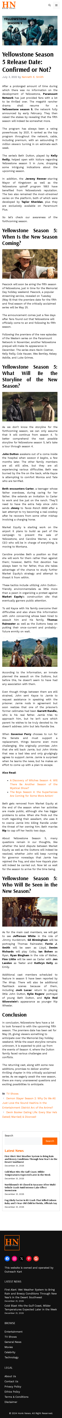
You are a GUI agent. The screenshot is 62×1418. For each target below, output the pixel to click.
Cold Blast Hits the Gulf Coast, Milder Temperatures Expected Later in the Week (27, 1173)
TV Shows (12, 1093)
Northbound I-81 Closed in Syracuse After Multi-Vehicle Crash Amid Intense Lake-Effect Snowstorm (30, 1187)
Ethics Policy (12, 1391)
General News (13, 1341)
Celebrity (10, 1352)
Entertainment (14, 1331)
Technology (12, 1357)
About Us (10, 1376)
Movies (9, 1347)
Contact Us (11, 1381)
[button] (49, 5)
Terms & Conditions (16, 1396)
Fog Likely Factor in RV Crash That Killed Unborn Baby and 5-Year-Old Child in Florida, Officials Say (31, 1201)
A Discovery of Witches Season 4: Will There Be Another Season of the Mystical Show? (33, 784)
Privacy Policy (13, 1386)
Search (9, 1135)
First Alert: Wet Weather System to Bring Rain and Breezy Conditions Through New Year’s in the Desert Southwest (31, 1159)
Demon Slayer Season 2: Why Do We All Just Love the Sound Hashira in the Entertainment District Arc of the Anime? (28, 1103)
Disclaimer (11, 1401)
